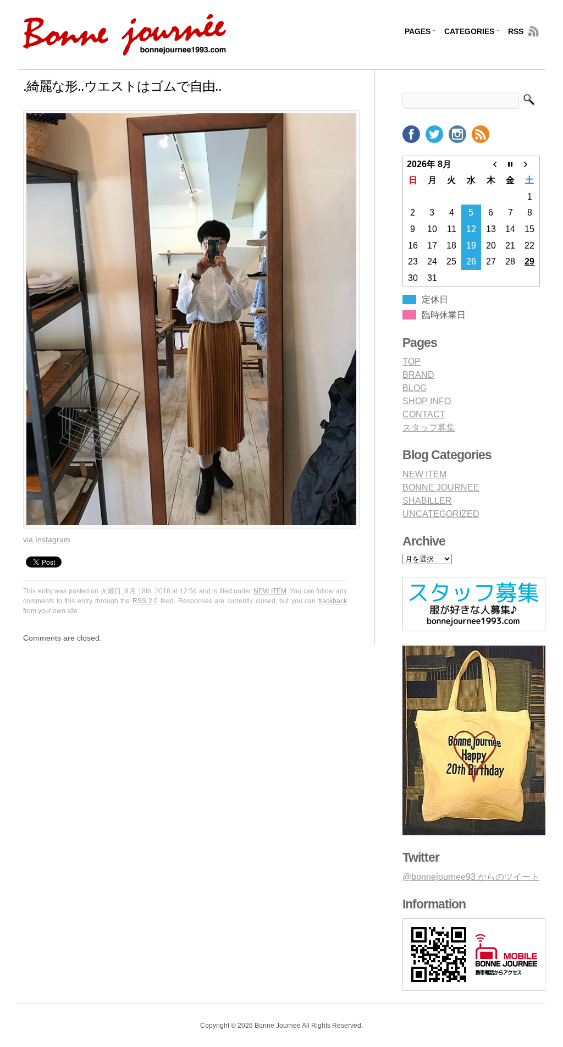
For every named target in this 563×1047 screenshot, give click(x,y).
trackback (332, 601)
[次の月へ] (530, 164)
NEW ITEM (269, 591)
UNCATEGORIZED (440, 514)
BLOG (414, 388)
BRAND (418, 374)
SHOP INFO (426, 401)
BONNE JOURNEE (440, 487)
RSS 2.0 (145, 601)
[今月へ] (510, 164)
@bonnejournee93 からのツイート (470, 876)
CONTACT (423, 414)
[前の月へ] (491, 164)
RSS (515, 31)
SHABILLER (427, 500)
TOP (411, 361)
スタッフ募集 (428, 427)
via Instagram (46, 539)
